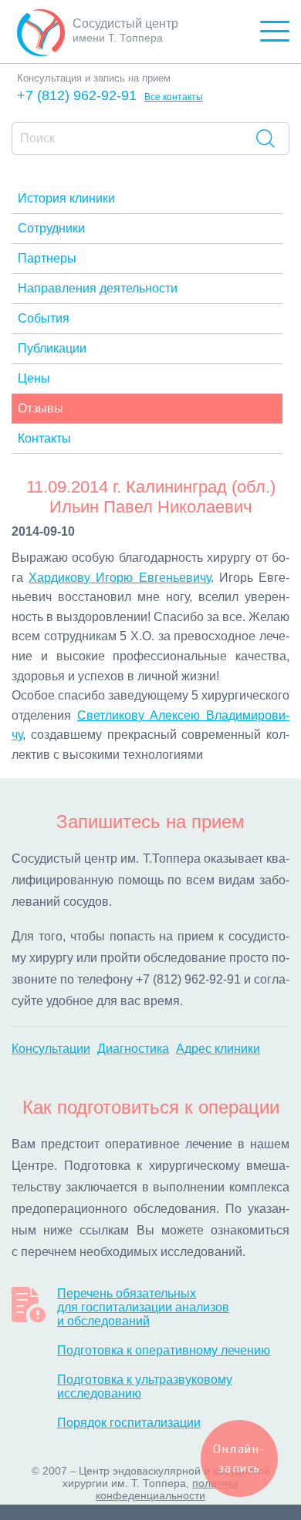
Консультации (51, 1048)
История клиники (66, 198)
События (43, 318)
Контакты (44, 438)
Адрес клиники (218, 1048)
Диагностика (133, 1048)
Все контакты (173, 97)
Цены (34, 378)
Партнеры (47, 258)
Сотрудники (51, 228)
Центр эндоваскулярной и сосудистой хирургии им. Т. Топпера (166, 1477)
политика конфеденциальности (167, 1489)
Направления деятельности (98, 288)
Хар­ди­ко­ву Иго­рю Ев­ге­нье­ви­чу (119, 577)
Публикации (52, 348)
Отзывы (40, 408)
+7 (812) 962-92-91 (77, 95)
